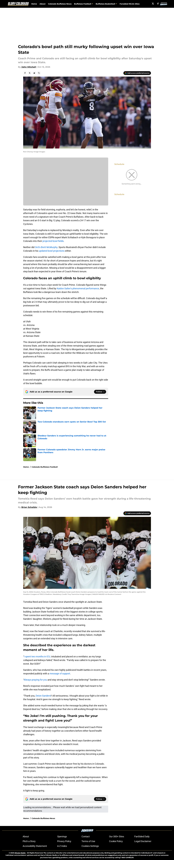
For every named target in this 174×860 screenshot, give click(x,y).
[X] (153, 4)
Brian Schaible (29, 507)
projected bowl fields (53, 241)
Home (34, 4)
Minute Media (20, 853)
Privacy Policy (64, 841)
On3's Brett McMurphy (46, 247)
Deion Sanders (43, 695)
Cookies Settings (90, 846)
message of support (60, 673)
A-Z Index (62, 846)
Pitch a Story (29, 841)
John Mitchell (28, 67)
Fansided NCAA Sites (129, 4)
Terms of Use (88, 841)
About (42, 4)
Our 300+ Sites (116, 836)
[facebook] (158, 4)
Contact (86, 836)
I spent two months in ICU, (37, 656)
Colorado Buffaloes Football (45, 467)
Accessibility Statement (35, 846)
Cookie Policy (116, 841)
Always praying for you (35, 679)
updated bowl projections (52, 250)
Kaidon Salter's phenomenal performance (78, 288)
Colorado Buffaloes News (59, 4)
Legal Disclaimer (142, 841)
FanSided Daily (142, 836)
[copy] (39, 73)
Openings (62, 836)
